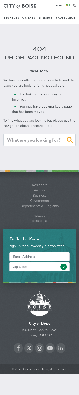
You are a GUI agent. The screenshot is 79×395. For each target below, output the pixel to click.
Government (65, 18)
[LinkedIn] (60, 349)
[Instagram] (39, 349)
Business (45, 18)
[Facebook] (18, 349)
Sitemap (39, 216)
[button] (69, 140)
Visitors (28, 18)
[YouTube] (50, 349)
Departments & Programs (40, 206)
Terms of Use (39, 221)
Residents (11, 18)
